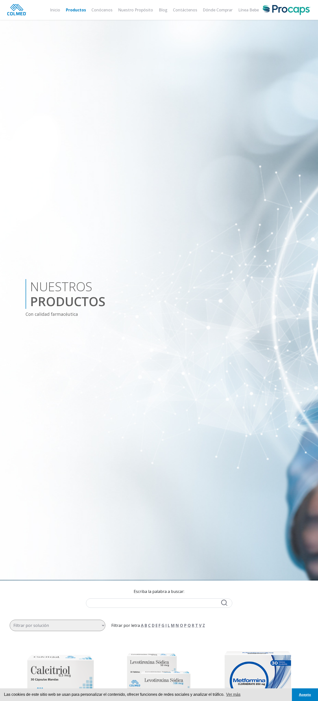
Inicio (55, 10)
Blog (163, 10)
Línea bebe (248, 10)
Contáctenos (185, 10)
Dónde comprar (218, 10)
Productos (76, 10)
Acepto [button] (305, 695)
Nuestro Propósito (135, 10)
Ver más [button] (233, 694)
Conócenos (102, 10)
